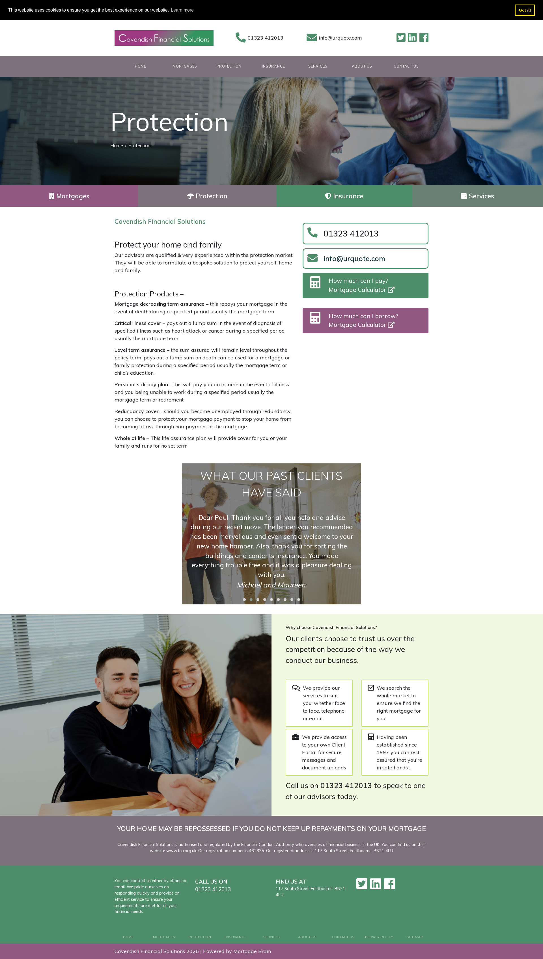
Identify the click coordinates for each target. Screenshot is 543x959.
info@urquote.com (340, 37)
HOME (148, 66)
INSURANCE (273, 66)
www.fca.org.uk (181, 850)
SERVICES (317, 66)
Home (116, 145)
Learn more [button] (182, 10)
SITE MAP (415, 937)
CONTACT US (406, 66)
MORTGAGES (185, 66)
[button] (244, 599)
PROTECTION (229, 66)
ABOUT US (362, 66)
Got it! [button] (525, 10)
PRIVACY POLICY (379, 937)
